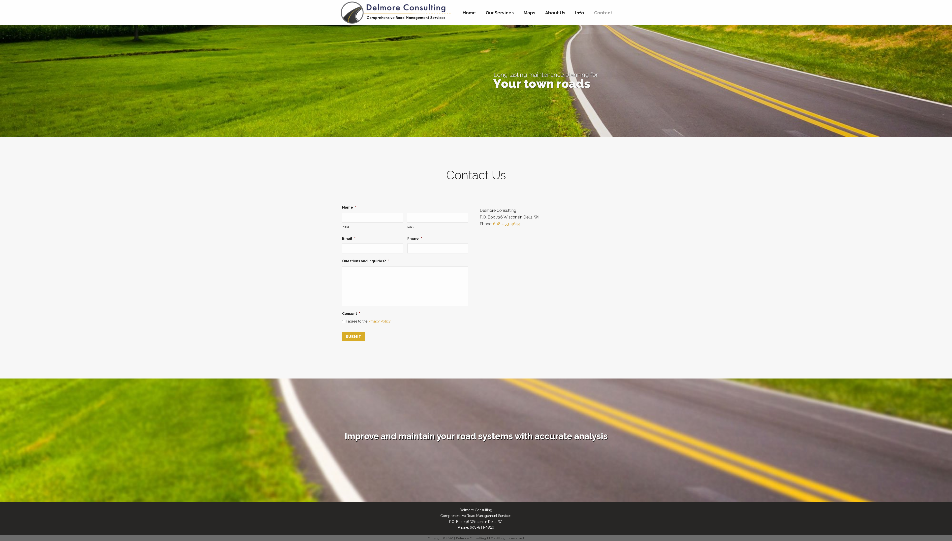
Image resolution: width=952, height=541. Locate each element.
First (345, 226)
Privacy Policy (379, 321)
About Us (555, 12)
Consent (351, 314)
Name (349, 207)
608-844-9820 (482, 527)
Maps (529, 12)
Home (469, 12)
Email (349, 239)
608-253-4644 (507, 223)
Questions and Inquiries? (365, 261)
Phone (414, 239)
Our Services (500, 12)
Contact (603, 12)
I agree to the (368, 321)
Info (579, 12)
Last (410, 226)
